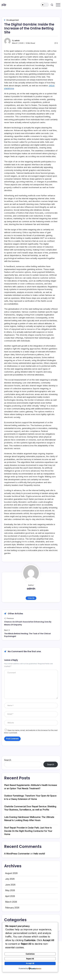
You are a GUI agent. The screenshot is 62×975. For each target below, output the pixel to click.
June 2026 (10, 884)
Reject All (30, 959)
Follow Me (31, 598)
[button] (45, 5)
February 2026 (12, 907)
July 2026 (10, 878)
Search (7, 760)
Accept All (30, 963)
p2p (4, 4)
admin (17, 40)
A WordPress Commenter (17, 853)
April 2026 (10, 896)
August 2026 (11, 873)
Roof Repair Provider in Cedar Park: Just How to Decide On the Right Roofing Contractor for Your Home (28, 831)
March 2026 (11, 901)
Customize (30, 954)
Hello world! (39, 853)
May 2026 (10, 890)
